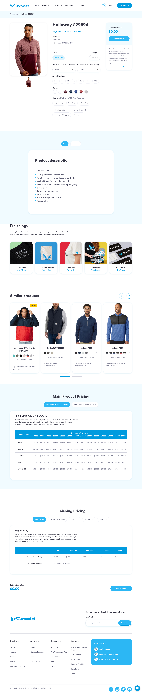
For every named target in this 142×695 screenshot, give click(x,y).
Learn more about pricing (116, 66)
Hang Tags (84, 103)
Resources (56, 641)
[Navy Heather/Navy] (70, 91)
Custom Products (37, 652)
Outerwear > (15, 14)
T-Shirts (13, 647)
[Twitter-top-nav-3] (123, 689)
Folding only (78, 115)
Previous (121, 296)
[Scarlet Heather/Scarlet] (81, 91)
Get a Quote (124, 5)
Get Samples (76, 655)
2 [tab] (77, 376)
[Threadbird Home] (19, 5)
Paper (12, 657)
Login (111, 5)
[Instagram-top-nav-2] (117, 689)
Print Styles (75, 659)
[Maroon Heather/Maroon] (65, 91)
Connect (75, 641)
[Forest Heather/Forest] (60, 91)
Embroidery (58, 57)
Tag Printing (58, 103)
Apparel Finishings (78, 664)
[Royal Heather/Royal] (75, 91)
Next (129, 296)
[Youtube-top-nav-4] (129, 689)
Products (14, 641)
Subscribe (124, 623)
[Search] (104, 5)
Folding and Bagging (61, 115)
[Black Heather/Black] (55, 91)
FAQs (53, 666)
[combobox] (94, 57)
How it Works (56, 657)
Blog (52, 661)
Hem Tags (72, 103)
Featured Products (17, 666)
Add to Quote (119, 38)
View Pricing (21, 270)
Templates (75, 669)
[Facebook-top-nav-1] (111, 689)
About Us (54, 647)
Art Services (35, 661)
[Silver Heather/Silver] (86, 91)
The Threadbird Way (59, 652)
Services (34, 641)
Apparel (13, 652)
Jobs (73, 674)
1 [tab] (65, 376)
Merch (12, 661)
